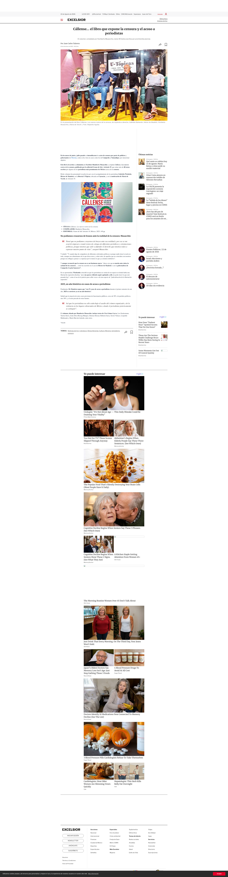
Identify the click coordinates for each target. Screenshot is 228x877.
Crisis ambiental (115, 836)
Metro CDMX (114, 843)
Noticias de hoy (73, 331)
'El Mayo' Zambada (108, 14)
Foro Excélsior (114, 833)
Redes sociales (134, 839)
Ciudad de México (96, 843)
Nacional (93, 833)
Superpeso (137, 14)
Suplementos (133, 829)
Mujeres (112, 852)
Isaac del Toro (146, 14)
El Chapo (113, 846)
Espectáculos (94, 849)
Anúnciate (160, 14)
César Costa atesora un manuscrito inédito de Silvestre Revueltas (155, 177)
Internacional (94, 836)
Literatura (83, 331)
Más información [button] (93, 874)
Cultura (102, 331)
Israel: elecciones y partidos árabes (154, 259)
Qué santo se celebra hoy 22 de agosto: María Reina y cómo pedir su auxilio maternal (156, 165)
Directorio (65, 857)
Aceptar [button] (219, 874)
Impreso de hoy (162, 21)
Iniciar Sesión (73, 836)
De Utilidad (151, 833)
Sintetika (93, 852)
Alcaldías (132, 843)
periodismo (115, 331)
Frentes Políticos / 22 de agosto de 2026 (156, 250)
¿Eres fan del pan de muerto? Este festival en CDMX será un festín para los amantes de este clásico (156, 215)
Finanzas (93, 839)
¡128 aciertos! (96, 14)
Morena (74, 158)
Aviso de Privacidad (67, 863)
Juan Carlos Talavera (72, 43)
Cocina (131, 846)
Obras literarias (93, 331)
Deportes (93, 846)
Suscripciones (153, 852)
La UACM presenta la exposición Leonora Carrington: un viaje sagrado (155, 190)
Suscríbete (73, 851)
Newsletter (73, 841)
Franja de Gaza (114, 839)
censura (71, 333)
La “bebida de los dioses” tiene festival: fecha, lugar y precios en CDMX (156, 202)
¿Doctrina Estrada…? (155, 268)
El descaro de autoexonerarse (152, 277)
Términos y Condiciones (69, 860)
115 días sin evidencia (155, 286)
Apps (150, 836)
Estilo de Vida (133, 852)
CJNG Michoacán (126, 14)
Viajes (150, 829)
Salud (131, 849)
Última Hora (163, 19)
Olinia (118, 14)
